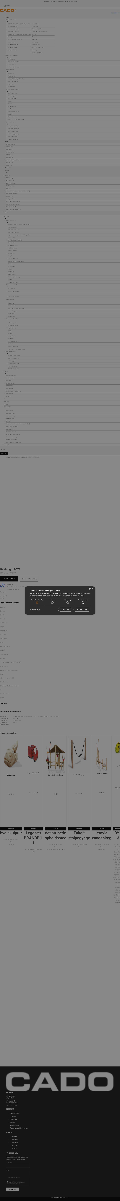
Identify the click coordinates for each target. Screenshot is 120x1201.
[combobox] (90, 589)
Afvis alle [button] (65, 609)
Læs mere (81, 596)
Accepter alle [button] (82, 609)
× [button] (92, 588)
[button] (35, 610)
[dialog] (60, 600)
